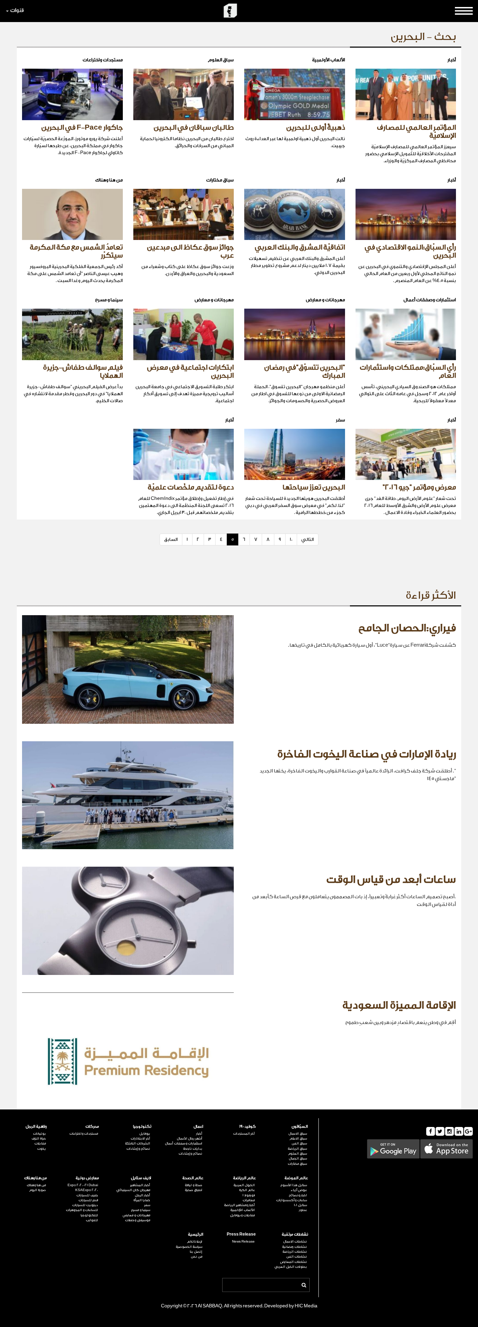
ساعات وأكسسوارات (291, 1200)
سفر (147, 1205)
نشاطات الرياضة (294, 1251)
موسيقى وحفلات (137, 1220)
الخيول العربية (243, 1185)
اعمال (198, 1126)
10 (291, 539)
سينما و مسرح (140, 1210)
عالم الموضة (296, 1178)
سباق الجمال (298, 1158)
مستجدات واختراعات (83, 1133)
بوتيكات (39, 1133)
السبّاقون (299, 1126)
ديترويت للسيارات (85, 1205)
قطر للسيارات (88, 1200)
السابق (171, 539)
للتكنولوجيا (89, 1215)
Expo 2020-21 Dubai (83, 1185)
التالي (307, 539)
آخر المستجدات (243, 1133)
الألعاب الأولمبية (242, 1210)
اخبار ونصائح (298, 1195)
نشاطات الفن (296, 1256)
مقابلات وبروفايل (242, 1215)
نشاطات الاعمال (295, 1241)
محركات (92, 1126)
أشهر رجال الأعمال (189, 1138)
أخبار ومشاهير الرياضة (239, 1205)
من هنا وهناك (35, 1178)
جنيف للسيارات (87, 1195)
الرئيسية (195, 1234)
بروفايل (144, 1133)
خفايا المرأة (141, 1200)
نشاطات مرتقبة (295, 1234)
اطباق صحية (193, 1190)
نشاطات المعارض (293, 1262)
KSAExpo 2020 (86, 1190)
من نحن (196, 1256)
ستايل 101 (300, 1205)
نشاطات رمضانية (294, 1247)
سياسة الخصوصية (189, 1247)
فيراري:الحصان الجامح (407, 628)
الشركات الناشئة (137, 1143)
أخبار (199, 1133)
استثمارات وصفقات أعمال (183, 1143)
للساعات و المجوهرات (82, 1210)
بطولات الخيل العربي (290, 1266)
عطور (303, 1210)
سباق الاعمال (297, 1133)
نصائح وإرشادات (190, 1153)
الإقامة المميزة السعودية (399, 1005)
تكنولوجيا (142, 1126)
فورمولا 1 (248, 1195)
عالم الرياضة (244, 1178)
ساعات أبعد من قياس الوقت (391, 880)
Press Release (241, 1234)
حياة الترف (38, 1138)
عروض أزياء (299, 1190)
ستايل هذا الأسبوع (293, 1185)
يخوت (41, 1148)
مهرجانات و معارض (136, 1215)
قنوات (17, 10)
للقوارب (92, 1220)
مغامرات (248, 1200)
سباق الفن (299, 1143)
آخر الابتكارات (140, 1138)
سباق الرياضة (297, 1148)
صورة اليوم (37, 1190)
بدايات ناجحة (192, 1148)
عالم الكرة (246, 1190)
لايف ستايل (141, 1178)
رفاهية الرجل (36, 1126)
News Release (243, 1241)
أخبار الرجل (142, 1195)
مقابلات (40, 1143)
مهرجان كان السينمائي (133, 1190)
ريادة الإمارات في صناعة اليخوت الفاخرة (366, 754)
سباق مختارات (297, 1164)
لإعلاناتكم (194, 1241)
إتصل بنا (196, 1251)
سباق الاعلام (298, 1138)
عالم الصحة (192, 1178)
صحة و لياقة (193, 1185)
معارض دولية (87, 1178)
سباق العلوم (297, 1153)
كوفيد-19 (247, 1126)
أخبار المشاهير (140, 1185)
